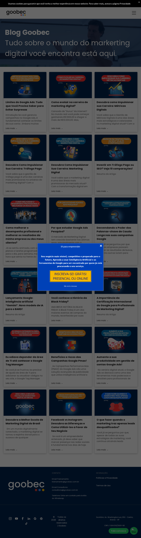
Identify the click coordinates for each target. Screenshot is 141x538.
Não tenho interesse (70, 286)
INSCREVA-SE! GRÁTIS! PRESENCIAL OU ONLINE (70, 276)
